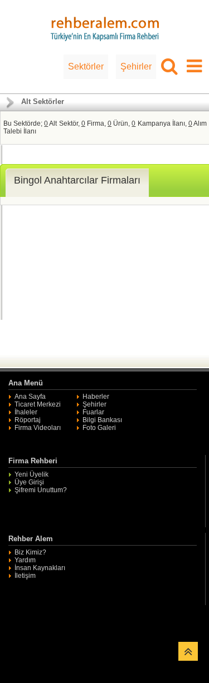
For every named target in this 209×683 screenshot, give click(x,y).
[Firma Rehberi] (105, 27)
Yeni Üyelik (31, 474)
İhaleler (25, 412)
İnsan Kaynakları (39, 568)
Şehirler (136, 66)
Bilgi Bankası (102, 420)
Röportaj (27, 420)
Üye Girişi (29, 482)
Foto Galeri (99, 428)
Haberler (95, 396)
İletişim (25, 576)
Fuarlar (93, 412)
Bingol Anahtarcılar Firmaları (77, 180)
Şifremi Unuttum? (40, 490)
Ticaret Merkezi (37, 404)
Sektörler (86, 66)
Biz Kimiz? (30, 552)
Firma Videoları (37, 428)
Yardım (25, 560)
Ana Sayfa (30, 396)
